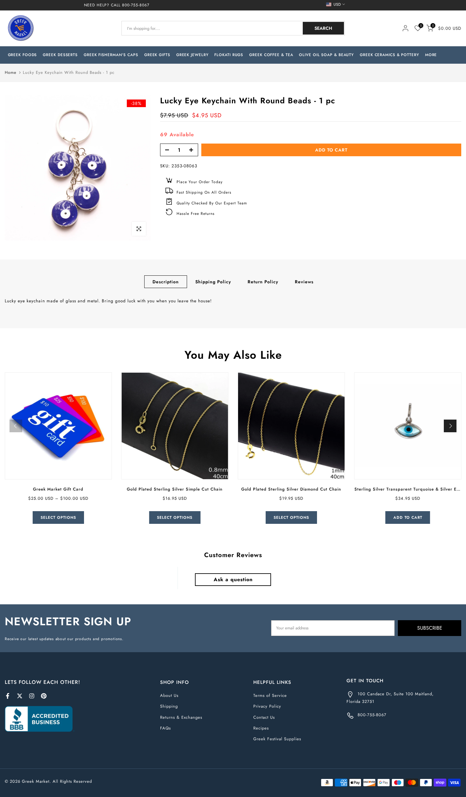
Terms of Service (270, 695)
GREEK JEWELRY (192, 55)
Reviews (304, 281)
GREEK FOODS (22, 55)
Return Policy (263, 281)
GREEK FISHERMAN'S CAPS (111, 55)
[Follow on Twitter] (20, 696)
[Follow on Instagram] (32, 696)
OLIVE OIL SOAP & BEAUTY (326, 55)
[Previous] (16, 426)
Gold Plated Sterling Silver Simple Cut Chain (175, 489)
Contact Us (264, 717)
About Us (169, 695)
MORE (431, 55)
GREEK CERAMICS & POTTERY (389, 55)
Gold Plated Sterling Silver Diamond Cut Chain (291, 489)
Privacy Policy (267, 706)
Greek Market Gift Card (58, 489)
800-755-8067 (135, 5)
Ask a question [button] (233, 579)
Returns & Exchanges (181, 717)
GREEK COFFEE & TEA (271, 55)
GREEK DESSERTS (60, 55)
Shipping (169, 706)
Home (10, 72)
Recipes (261, 728)
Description (165, 281)
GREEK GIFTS (157, 55)
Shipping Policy (213, 281)
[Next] (450, 426)
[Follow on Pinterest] (44, 696)
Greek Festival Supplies (277, 739)
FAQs (165, 728)
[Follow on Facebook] (7, 696)
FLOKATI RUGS (228, 55)
